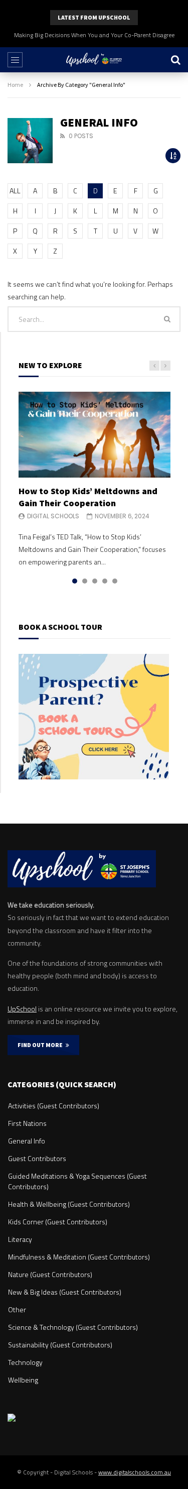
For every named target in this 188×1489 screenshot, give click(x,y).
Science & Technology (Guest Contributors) (73, 1327)
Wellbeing (23, 1380)
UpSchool (22, 1008)
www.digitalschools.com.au (134, 1472)
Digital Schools (53, 516)
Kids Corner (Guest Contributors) (57, 1221)
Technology (25, 1362)
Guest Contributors (37, 1158)
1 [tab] (74, 581)
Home (15, 84)
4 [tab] (104, 581)
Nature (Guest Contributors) (50, 1274)
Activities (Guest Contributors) (53, 1105)
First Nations (27, 1123)
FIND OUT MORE (42, 1045)
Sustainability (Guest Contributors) (60, 1344)
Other (17, 1309)
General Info (26, 1140)
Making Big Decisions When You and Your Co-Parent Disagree (94, 35)
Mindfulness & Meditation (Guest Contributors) (79, 1256)
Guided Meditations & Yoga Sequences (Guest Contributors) (77, 1181)
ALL (15, 190)
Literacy (20, 1239)
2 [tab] (84, 581)
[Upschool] (94, 59)
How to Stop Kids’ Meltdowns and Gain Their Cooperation (88, 497)
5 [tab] (114, 581)
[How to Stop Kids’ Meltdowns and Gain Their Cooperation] (94, 434)
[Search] (175, 59)
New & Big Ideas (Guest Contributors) (64, 1292)
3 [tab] (94, 581)
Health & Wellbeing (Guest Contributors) (69, 1204)
